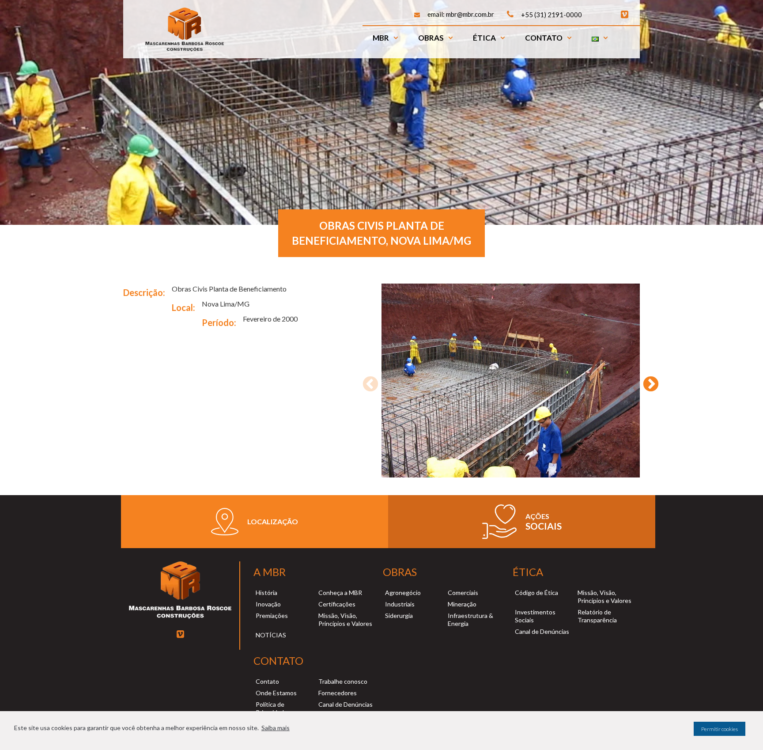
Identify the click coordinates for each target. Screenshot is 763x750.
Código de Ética (536, 592)
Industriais (400, 604)
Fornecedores (337, 693)
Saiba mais (275, 727)
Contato (544, 38)
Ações (537, 516)
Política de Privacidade (271, 708)
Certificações (336, 604)
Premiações (272, 615)
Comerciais (463, 592)
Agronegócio (403, 592)
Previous (366, 380)
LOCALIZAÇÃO (272, 521)
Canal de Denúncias (542, 631)
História (266, 592)
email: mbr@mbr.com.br (460, 14)
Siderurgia (399, 615)
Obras (431, 38)
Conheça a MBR (340, 592)
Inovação (268, 604)
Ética (484, 38)
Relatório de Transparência (597, 616)
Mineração (462, 604)
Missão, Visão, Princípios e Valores (345, 619)
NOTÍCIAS (271, 635)
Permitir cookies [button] (719, 729)
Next (646, 380)
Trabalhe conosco (342, 681)
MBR (381, 38)
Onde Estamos (276, 693)
